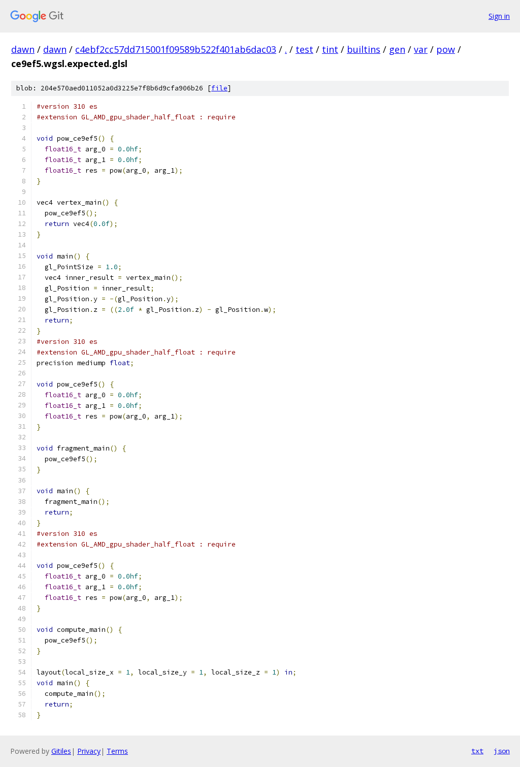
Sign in (499, 16)
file (219, 88)
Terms (117, 751)
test (304, 49)
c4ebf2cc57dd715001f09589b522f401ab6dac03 (175, 49)
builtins (363, 49)
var (421, 49)
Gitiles (61, 751)
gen (397, 49)
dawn (23, 49)
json (502, 750)
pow (445, 49)
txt (477, 750)
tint (330, 49)
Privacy (89, 751)
